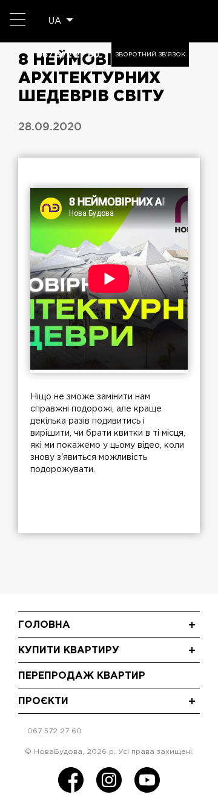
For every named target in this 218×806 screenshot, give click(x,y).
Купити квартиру (68, 650)
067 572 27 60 (67, 54)
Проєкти (43, 701)
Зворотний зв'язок (150, 55)
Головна (44, 625)
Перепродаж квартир (81, 676)
